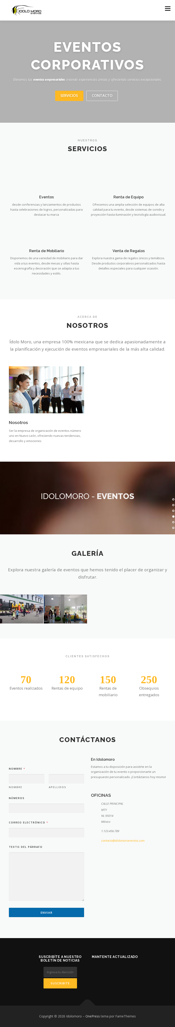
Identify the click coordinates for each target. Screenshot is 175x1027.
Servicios (69, 95)
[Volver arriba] (88, 1006)
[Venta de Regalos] (128, 232)
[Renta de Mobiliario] (46, 232)
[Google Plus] (120, 969)
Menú (168, 8)
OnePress (92, 1016)
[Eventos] (46, 178)
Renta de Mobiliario (46, 251)
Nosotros (18, 422)
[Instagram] (131, 969)
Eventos (46, 197)
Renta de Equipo (128, 197)
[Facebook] (109, 969)
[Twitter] (98, 969)
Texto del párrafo (26, 847)
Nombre (15, 787)
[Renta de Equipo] (128, 178)
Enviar (46, 913)
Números (17, 798)
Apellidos (57, 787)
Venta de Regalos (129, 251)
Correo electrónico (28, 822)
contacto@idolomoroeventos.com (122, 840)
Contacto (102, 95)
